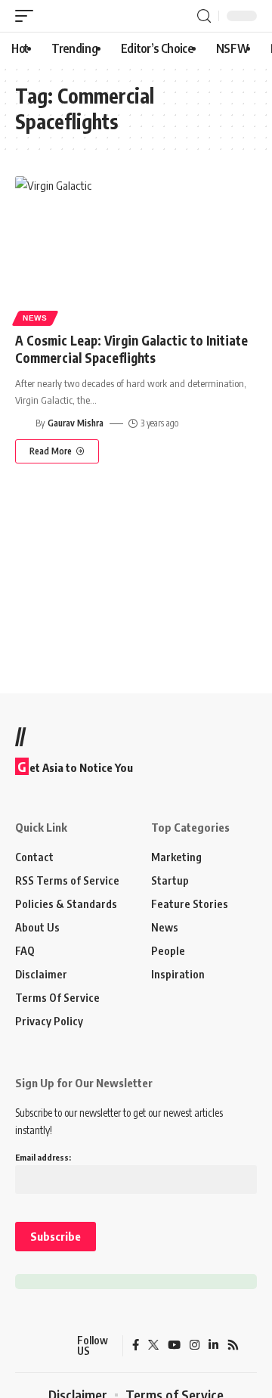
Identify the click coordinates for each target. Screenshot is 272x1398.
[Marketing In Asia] (41, 1346)
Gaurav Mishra (76, 423)
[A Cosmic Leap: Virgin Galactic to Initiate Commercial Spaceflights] (136, 248)
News (35, 318)
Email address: (43, 1157)
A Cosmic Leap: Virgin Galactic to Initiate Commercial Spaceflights (131, 349)
